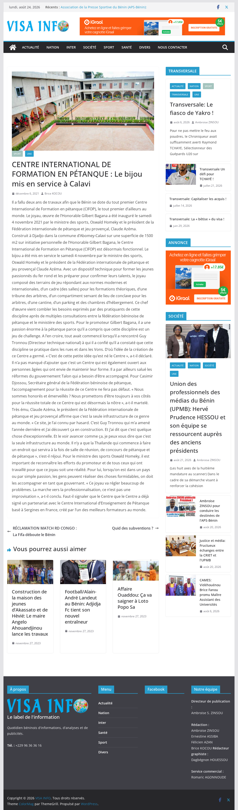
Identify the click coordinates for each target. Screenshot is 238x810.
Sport (109, 47)
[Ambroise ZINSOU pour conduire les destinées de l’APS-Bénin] (181, 514)
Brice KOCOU (53, 193)
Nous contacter (172, 47)
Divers (144, 47)
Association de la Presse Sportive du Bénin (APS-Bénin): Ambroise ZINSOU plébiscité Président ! (104, 9)
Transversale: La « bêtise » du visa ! (196, 219)
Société (89, 47)
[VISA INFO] (12, 47)
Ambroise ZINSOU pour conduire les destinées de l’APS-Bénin (210, 511)
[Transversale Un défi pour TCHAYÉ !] (181, 177)
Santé (127, 47)
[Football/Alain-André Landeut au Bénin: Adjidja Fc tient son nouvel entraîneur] (83, 563)
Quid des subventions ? (132, 528)
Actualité (30, 47)
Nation (52, 47)
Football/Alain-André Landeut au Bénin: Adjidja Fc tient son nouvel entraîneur (83, 607)
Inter (71, 47)
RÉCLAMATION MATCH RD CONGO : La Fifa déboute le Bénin (45, 531)
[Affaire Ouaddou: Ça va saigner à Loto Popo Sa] (136, 563)
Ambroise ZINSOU (207, 122)
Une (29, 153)
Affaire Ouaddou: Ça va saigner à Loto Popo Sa (135, 598)
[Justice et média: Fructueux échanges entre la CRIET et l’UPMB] (181, 553)
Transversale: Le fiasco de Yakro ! (191, 109)
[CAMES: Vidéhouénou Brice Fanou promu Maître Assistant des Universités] (181, 596)
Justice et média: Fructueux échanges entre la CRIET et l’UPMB (212, 550)
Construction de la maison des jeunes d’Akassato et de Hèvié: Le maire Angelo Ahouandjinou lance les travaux (30, 613)
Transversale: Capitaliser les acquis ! (197, 199)
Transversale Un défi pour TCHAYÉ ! (212, 174)
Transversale (180, 94)
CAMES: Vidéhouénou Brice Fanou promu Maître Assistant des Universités (210, 592)
